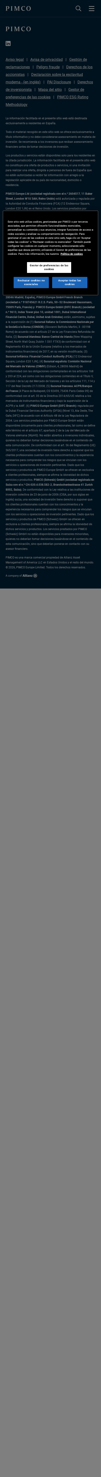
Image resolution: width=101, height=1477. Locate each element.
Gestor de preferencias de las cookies (49, 267)
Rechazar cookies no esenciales (31, 282)
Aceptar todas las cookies (69, 282)
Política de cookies (72, 254)
